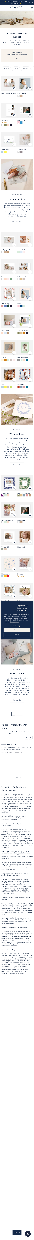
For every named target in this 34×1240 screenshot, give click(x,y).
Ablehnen (17, 634)
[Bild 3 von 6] (16, 777)
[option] (18, 96)
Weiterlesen (17, 44)
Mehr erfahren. (14, 622)
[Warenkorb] (31, 7)
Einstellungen (17, 626)
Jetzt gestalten (17, 221)
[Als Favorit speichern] (14, 88)
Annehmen (17, 630)
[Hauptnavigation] (3, 7)
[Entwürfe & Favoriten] (28, 7)
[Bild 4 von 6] (17, 777)
